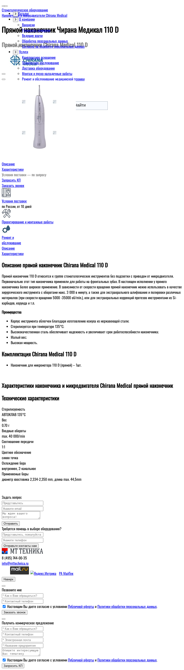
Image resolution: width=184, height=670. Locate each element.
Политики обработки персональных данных (127, 606)
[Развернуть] (15, 19)
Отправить (11, 523)
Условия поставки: (14, 201)
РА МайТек (66, 573)
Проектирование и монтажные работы (27, 222)
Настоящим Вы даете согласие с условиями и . (82, 606)
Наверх (8, 579)
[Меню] (6, 6)
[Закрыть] (3, 586)
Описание (8, 164)
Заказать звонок (13, 185)
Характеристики (13, 169)
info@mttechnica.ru (15, 563)
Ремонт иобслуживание (11, 240)
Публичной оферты (81, 606)
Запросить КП (11, 180)
